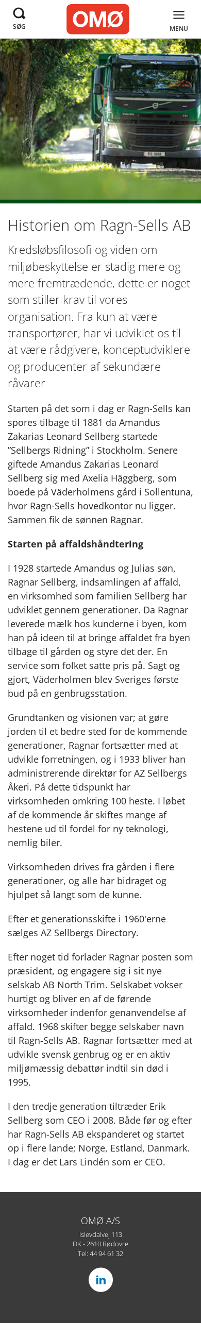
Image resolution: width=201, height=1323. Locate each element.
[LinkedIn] (100, 1279)
